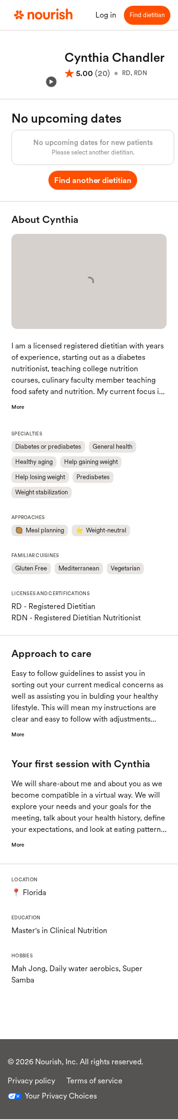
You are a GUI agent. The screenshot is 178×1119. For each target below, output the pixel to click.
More (17, 407)
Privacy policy (31, 1080)
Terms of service (94, 1080)
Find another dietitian (92, 180)
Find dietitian (147, 15)
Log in (105, 14)
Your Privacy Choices (61, 1095)
